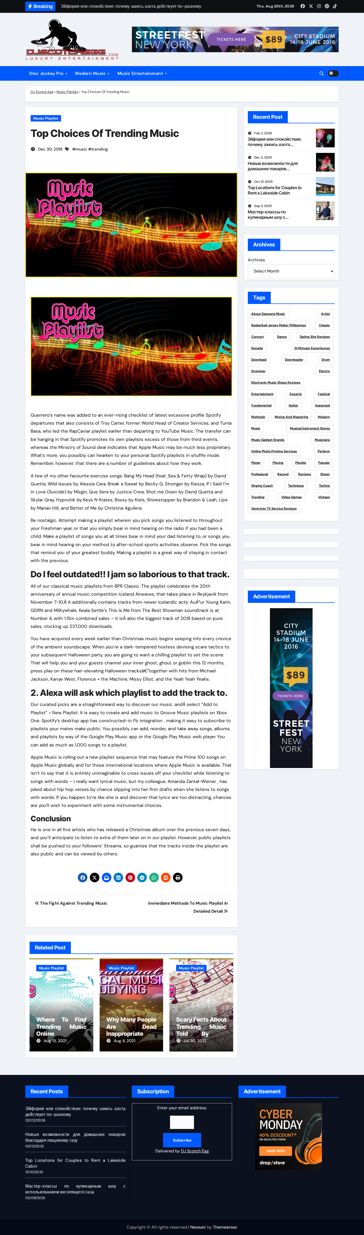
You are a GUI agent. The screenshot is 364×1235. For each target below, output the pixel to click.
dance (282, 337)
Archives (256, 260)
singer (325, 474)
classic (324, 325)
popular (324, 463)
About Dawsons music (268, 314)
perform (324, 451)
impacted (322, 405)
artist (325, 314)
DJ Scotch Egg (42, 92)
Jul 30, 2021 (195, 1040)
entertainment (262, 394)
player (256, 463)
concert (257, 337)
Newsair (198, 1227)
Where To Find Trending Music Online (61, 1026)
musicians (322, 440)
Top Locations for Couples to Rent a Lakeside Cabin (275, 190)
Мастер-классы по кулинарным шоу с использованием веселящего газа (267, 219)
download (258, 360)
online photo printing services (274, 451)
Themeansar (225, 1227)
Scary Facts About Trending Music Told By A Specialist (201, 1030)
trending (99, 149)
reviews (304, 474)
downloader (294, 360)
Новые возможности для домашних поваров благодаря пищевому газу (274, 168)
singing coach (262, 486)
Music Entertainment (141, 73)
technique (296, 486)
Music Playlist (67, 92)
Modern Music (91, 73)
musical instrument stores (310, 428)
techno (324, 486)
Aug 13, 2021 (55, 1040)
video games (291, 497)
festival (324, 394)
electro (324, 371)
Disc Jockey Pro (47, 73)
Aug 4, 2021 (124, 1040)
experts (296, 394)
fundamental (261, 405)
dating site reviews (315, 337)
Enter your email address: (182, 1129)
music (81, 149)
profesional (259, 474)
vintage (324, 497)
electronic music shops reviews (275, 382)
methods (258, 417)
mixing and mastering (291, 417)
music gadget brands (267, 440)
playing (278, 463)
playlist (300, 463)
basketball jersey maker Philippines (278, 325)
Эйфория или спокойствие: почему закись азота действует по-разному (275, 144)
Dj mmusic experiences (312, 348)
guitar (293, 405)
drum (326, 360)
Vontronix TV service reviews (274, 508)
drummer (258, 371)
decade (257, 348)
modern (324, 417)
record (283, 474)
